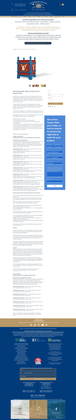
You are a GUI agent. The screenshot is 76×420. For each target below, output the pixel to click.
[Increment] (52, 100)
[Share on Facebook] (48, 106)
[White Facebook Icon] (56, 409)
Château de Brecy (21, 361)
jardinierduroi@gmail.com (30, 390)
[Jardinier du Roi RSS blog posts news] (31, 325)
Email (48, 150)
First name (49, 144)
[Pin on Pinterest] (50, 106)
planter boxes (29, 399)
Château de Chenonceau (21, 346)
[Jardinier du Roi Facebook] (38, 325)
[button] (61, 5)
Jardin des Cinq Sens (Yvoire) (21, 355)
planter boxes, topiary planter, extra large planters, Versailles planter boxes (38, 14)
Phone (48, 155)
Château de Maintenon (21, 362)
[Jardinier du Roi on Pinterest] (46, 325)
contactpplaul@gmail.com (30, 391)
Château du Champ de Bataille (21, 351)
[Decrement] (48, 100)
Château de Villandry (21, 350)
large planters (43, 399)
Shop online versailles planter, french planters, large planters (38, 13)
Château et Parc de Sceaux (21, 363)
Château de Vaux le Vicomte (21, 349)
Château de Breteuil (21, 345)
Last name (57, 144)
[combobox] (55, 95)
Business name (49, 179)
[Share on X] (55, 106)
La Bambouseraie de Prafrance (21, 356)
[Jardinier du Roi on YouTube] (42, 325)
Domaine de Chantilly (21, 352)
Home (14, 49)
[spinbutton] (50, 100)
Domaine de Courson (21, 353)
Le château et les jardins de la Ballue (21, 357)
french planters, (23, 399)
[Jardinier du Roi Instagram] (34, 325)
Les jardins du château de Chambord (21, 359)
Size (49, 93)
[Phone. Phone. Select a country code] (49, 157)
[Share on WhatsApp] (52, 106)
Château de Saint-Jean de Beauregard (21, 348)
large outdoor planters (36, 399)
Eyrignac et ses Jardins (21, 354)
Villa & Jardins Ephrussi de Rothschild (21, 360)
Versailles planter (16, 399)
